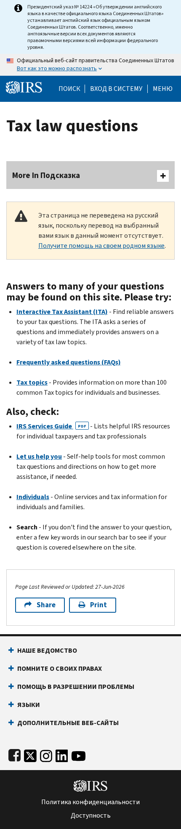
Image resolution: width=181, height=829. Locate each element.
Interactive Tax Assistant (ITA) (62, 311)
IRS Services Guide (51, 426)
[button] (116, 89)
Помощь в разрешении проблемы (75, 686)
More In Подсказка (46, 175)
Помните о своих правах (59, 668)
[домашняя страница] (24, 86)
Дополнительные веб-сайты (68, 722)
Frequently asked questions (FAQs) (68, 362)
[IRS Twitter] (30, 754)
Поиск (69, 89)
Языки (28, 704)
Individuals (32, 496)
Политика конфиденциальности (90, 802)
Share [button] (46, 605)
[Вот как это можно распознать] (90, 65)
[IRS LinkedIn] (62, 754)
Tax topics (32, 382)
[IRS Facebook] (14, 754)
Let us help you (39, 456)
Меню (163, 89)
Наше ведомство (47, 650)
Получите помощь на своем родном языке (101, 245)
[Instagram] (46, 754)
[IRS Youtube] (78, 754)
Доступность (91, 815)
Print (98, 605)
